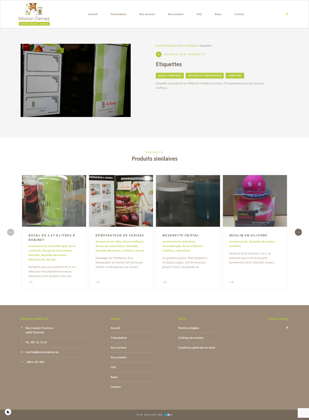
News (218, 14)
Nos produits (176, 14)
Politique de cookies (190, 338)
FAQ (199, 14)
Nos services (147, 14)
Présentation (118, 14)
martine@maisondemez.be (42, 352)
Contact (239, 14)
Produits (171, 45)
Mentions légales (188, 328)
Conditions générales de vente (196, 347)
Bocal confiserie (188, 45)
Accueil (93, 14)
